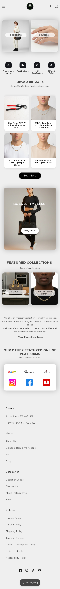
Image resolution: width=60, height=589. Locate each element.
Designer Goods (14, 479)
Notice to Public (15, 551)
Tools (8, 499)
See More (30, 175)
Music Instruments (16, 493)
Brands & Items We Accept (21, 448)
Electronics (12, 486)
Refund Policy (13, 524)
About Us (11, 441)
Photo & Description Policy (21, 544)
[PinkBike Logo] (46, 382)
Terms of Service (15, 538)
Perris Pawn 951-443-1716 (19, 416)
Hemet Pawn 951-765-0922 (21, 422)
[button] (3, 6)
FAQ (8, 454)
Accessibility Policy (16, 558)
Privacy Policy (13, 518)
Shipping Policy (14, 531)
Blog (8, 461)
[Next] (26, 106)
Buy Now (30, 230)
